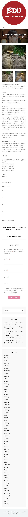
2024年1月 (7, 428)
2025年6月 (7, 386)
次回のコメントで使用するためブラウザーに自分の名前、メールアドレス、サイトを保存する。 (14, 290)
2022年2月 (7, 485)
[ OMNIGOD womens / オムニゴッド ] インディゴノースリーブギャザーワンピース (14, 342)
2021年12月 (7, 490)
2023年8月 (7, 441)
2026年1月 (7, 368)
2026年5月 (7, 358)
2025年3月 (7, 394)
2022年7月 (7, 472)
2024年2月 (7, 425)
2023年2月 (7, 457)
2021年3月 (7, 503)
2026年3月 (7, 363)
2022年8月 (7, 470)
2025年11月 (7, 373)
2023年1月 (7, 459)
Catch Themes (16, 513)
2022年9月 (7, 467)
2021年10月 (7, 496)
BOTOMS (5, 220)
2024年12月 (7, 402)
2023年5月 (7, 449)
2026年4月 (7, 360)
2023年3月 (7, 454)
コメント (7, 259)
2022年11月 (7, 462)
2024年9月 (7, 410)
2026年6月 (7, 355)
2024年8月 (7, 412)
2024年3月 (7, 423)
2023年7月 (7, 444)
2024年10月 (7, 407)
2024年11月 (7, 404)
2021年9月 (7, 498)
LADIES (8, 220)
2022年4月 (7, 480)
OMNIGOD (12, 220)
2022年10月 (7, 464)
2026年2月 (7, 365)
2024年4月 (7, 420)
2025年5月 (7, 389)
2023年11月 (7, 433)
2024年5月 (7, 418)
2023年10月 (7, 436)
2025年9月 (7, 378)
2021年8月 (7, 501)
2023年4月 (7, 451)
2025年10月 (7, 376)
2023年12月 (7, 431)
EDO (13, 512)
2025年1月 (7, 399)
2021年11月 (7, 493)
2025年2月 (7, 397)
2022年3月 (7, 483)
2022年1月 (7, 488)
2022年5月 (7, 477)
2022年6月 (7, 475)
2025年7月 (7, 384)
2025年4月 (7, 391)
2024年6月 (7, 415)
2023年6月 (7, 446)
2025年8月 (7, 381)
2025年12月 (7, 371)
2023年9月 (7, 438)
